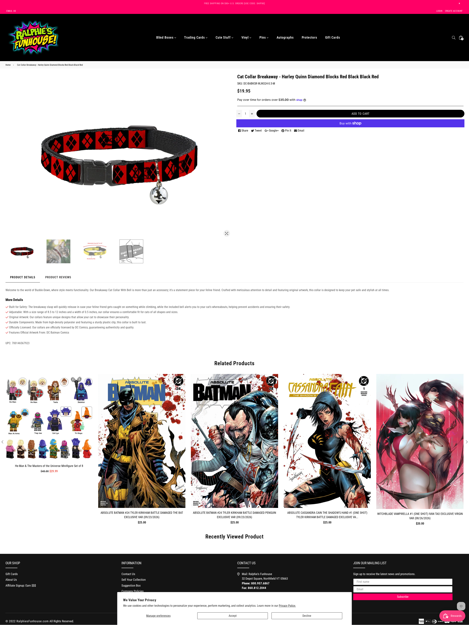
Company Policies (132, 591)
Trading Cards (195, 37)
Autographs (285, 37)
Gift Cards (332, 37)
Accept (233, 615)
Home (8, 65)
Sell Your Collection (133, 579)
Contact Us (128, 574)
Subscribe (403, 596)
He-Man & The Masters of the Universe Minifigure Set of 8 (49, 466)
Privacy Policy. (287, 605)
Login (439, 11)
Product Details (22, 277)
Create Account (454, 11)
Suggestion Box (131, 585)
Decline (306, 615)
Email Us (11, 11)
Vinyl (245, 37)
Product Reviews (58, 277)
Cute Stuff (224, 37)
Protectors (309, 37)
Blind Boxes (165, 37)
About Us (11, 579)
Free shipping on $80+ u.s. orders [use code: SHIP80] (234, 3)
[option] (27, 251)
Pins (263, 37)
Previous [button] (2, 441)
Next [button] (466, 441)
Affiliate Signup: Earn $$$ (20, 585)
